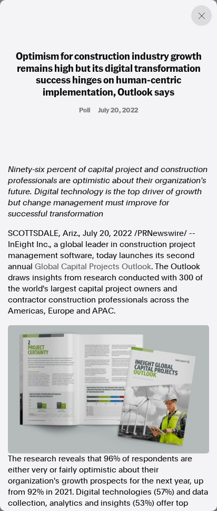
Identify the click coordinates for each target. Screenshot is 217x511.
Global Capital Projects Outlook (93, 266)
